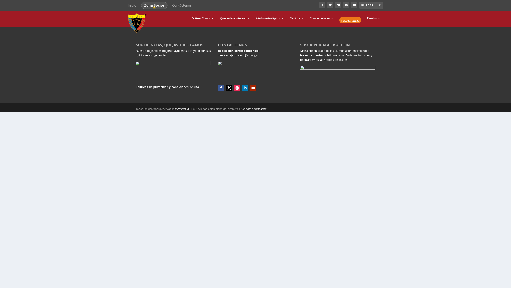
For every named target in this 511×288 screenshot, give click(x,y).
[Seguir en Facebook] (221, 88)
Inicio (132, 5)
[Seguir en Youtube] (253, 88)
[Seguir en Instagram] (237, 88)
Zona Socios (154, 5)
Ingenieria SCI (182, 109)
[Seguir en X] (229, 88)
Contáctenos (182, 5)
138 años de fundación (253, 109)
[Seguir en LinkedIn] (245, 88)
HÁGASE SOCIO (350, 21)
